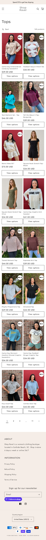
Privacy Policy (9, 464)
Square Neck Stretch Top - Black (33, 164)
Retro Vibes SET (8, 163)
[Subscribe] (39, 494)
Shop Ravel (14, 535)
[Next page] (38, 421)
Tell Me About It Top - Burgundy (31, 116)
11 (32, 421)
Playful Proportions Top (11, 307)
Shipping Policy (10, 474)
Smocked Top (28, 307)
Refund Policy (9, 469)
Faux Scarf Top (7, 403)
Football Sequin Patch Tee (33, 67)
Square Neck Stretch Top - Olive (12, 213)
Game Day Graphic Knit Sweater (32, 213)
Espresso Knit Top (30, 260)
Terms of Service (10, 479)
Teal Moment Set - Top (10, 115)
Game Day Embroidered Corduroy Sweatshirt (11, 68)
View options (12, 76)
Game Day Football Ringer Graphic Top (31, 354)
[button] (2, 8)
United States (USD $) (21, 519)
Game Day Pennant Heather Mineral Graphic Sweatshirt (11, 355)
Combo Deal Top (29, 403)
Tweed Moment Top (9, 260)
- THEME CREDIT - (22, 535)
